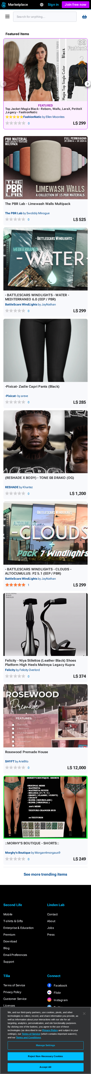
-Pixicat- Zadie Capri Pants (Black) (32, 386)
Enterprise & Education (18, 928)
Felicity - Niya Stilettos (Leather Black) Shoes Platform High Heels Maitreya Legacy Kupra (40, 662)
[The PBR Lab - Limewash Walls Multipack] (45, 167)
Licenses (9, 1005)
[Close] (84, 1013)
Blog (6, 948)
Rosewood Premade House (26, 752)
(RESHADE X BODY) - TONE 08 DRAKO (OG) (39, 478)
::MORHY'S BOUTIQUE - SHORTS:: (32, 843)
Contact (52, 914)
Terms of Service (14, 985)
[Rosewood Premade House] (45, 715)
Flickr (57, 992)
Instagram (60, 1000)
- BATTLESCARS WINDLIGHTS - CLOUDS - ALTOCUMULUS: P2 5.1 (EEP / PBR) (38, 571)
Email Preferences (15, 955)
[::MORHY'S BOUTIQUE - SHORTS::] (45, 807)
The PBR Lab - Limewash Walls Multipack (37, 204)
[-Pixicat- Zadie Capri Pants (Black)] (45, 350)
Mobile (7, 914)
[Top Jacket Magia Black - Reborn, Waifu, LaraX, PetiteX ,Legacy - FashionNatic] (45, 69)
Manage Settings (45, 1045)
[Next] (88, 84)
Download (10, 941)
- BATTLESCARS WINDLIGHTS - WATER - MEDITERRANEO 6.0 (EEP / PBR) (37, 297)
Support (8, 961)
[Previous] (3, 84)
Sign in (53, 5)
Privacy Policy (12, 992)
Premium (9, 934)
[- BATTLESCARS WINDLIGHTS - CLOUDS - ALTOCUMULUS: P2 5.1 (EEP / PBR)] (45, 533)
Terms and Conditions (28, 1037)
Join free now (75, 5)
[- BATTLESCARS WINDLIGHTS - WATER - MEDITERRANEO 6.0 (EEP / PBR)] (45, 259)
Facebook (60, 985)
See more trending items (45, 874)
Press (51, 934)
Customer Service (14, 998)
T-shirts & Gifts (13, 921)
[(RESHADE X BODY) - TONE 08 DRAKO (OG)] (45, 441)
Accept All (45, 1067)
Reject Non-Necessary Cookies (45, 1056)
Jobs (50, 928)
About (51, 921)
